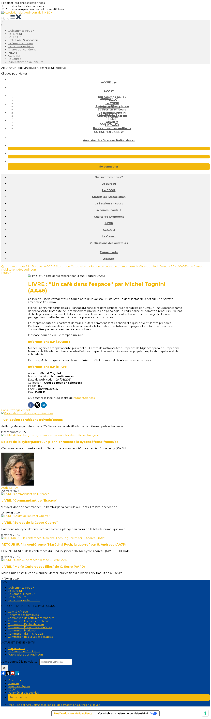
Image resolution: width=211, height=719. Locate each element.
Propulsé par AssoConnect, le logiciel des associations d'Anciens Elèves (54, 704)
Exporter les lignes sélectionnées (23, 2)
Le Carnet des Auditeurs (24, 651)
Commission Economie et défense (30, 627)
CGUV (12, 689)
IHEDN (12, 52)
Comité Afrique (18, 611)
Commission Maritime (22, 630)
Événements (112, 113)
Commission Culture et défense (28, 621)
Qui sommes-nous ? (21, 30)
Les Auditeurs (17, 597)
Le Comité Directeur (21, 594)
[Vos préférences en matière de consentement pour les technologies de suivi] (205, 713)
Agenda (108, 258)
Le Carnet (14, 59)
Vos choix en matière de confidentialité (123, 713)
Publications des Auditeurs (25, 654)
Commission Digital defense (26, 624)
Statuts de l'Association (23, 40)
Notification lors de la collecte (73, 713)
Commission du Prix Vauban (26, 633)
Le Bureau (15, 33)
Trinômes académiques (23, 614)
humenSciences (84, 397)
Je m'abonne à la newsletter (20, 661)
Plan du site (16, 680)
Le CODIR (14, 37)
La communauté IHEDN (24, 600)
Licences (13, 683)
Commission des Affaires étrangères (31, 618)
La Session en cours (20, 43)
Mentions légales (19, 686)
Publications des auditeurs (25, 62)
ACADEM (14, 55)
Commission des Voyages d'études (30, 636)
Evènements (16, 648)
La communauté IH (21, 46)
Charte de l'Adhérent (22, 49)
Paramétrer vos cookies (23, 692)
